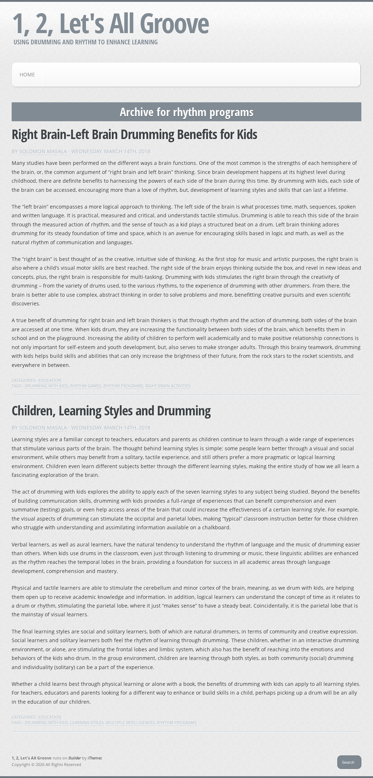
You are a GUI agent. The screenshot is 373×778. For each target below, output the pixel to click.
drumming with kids (46, 385)
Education (50, 380)
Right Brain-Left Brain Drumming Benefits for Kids (134, 134)
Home (27, 74)
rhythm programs (123, 385)
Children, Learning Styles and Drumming (111, 410)
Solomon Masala (43, 151)
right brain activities (168, 385)
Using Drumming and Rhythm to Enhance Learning (85, 41)
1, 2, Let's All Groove (110, 22)
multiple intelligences (130, 722)
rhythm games (85, 385)
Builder (74, 758)
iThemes (95, 758)
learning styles (87, 722)
